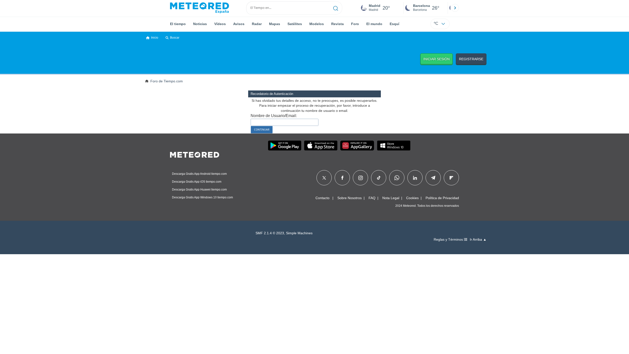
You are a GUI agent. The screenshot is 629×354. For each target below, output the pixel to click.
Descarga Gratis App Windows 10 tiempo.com (202, 197)
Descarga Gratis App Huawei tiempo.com (199, 189)
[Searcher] (335, 8)
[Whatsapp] (396, 178)
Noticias (200, 24)
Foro (355, 24)
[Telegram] (433, 178)
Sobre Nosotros (349, 198)
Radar (257, 24)
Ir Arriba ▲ (478, 239)
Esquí (394, 24)
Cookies (412, 198)
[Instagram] (360, 178)
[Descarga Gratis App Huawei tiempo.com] (357, 145)
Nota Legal (390, 198)
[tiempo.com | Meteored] (194, 154)
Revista (337, 24)
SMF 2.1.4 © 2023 (270, 233)
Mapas (274, 24)
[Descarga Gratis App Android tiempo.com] (284, 145)
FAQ (372, 198)
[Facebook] (342, 178)
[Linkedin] (415, 178)
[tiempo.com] (199, 8)
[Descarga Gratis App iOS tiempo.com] (320, 145)
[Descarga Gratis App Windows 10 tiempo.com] (393, 145)
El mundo (374, 24)
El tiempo (178, 24)
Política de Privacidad (442, 198)
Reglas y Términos (449, 239)
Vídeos (220, 24)
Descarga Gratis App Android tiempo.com (199, 174)
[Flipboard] (451, 178)
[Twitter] (324, 178)
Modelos (316, 24)
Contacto (322, 198)
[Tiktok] (379, 178)
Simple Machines (299, 233)
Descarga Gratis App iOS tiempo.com (196, 181)
